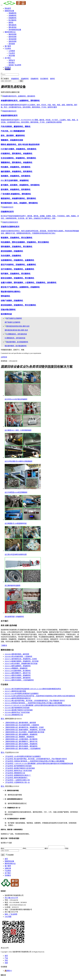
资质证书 (12, 60)
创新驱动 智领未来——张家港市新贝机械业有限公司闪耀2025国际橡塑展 (33, 703)
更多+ (3, 719)
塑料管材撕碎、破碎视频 (17, 654)
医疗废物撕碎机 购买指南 (17, 708)
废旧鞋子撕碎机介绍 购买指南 (19, 710)
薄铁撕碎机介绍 (14, 715)
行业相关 (8, 48)
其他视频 (12, 44)
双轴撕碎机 (12, 15)
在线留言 (8, 67)
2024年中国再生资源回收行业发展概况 (21, 693)
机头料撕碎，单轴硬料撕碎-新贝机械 (21, 663)
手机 (6, 960)
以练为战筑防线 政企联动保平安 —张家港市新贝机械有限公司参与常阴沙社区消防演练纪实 (40, 696)
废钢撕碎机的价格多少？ (18, 775)
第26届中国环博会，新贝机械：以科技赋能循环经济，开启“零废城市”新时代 (35, 700)
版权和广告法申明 (15, 65)
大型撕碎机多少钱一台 (17, 782)
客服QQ (9, 970)
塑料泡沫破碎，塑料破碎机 (18, 678)
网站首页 (8, 8)
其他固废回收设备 (15, 29)
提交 (3, 855)
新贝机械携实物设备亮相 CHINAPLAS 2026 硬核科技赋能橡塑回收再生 (33, 689)
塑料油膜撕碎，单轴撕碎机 (18, 666)
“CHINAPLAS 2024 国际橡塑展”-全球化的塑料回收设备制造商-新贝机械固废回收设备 (38, 705)
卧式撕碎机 (12, 20)
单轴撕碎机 (12, 13)
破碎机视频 (12, 37)
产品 (6, 958)
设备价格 (8, 868)
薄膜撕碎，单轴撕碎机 (16, 668)
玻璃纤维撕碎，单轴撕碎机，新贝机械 (21, 661)
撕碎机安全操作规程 (15, 691)
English (7, 69)
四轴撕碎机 (12, 18)
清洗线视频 (12, 39)
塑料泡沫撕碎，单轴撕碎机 (18, 675)
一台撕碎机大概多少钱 (17, 780)
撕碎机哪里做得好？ (16, 777)
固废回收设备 (9, 11)
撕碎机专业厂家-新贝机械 (17, 712)
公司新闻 (12, 51)
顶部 (6, 963)
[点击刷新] (10, 855)
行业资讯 (12, 53)
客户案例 (8, 46)
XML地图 (8, 916)
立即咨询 (4, 357)
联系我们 (12, 62)
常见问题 (12, 55)
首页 (6, 859)
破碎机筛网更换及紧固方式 (18, 698)
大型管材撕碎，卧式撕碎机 (18, 670)
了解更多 (4, 645)
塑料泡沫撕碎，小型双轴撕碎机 (19, 680)
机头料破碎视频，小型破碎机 (18, 656)
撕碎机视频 (12, 34)
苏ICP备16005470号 (11, 898)
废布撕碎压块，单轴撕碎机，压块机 (21, 659)
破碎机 (11, 22)
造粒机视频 (12, 41)
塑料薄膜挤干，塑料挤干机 (18, 673)
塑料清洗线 (12, 27)
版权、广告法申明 (11, 914)
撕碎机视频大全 (10, 32)
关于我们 (8, 58)
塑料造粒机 (12, 25)
